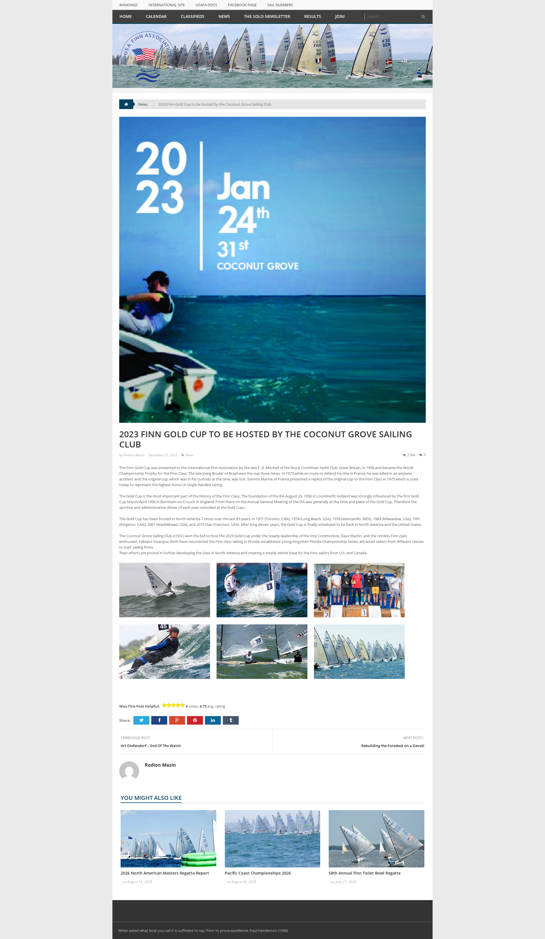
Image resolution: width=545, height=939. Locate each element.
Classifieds (192, 16)
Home (126, 16)
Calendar (156, 16)
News (224, 16)
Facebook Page (242, 4)
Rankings (129, 4)
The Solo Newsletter (267, 16)
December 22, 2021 (163, 455)
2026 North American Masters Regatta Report (165, 873)
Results (312, 16)
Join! (340, 16)
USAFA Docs (206, 4)
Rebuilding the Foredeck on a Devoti (392, 745)
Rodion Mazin (134, 455)
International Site (166, 4)
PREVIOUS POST (136, 737)
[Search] (423, 17)
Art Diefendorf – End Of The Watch (151, 745)
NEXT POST (413, 737)
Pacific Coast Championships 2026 (258, 873)
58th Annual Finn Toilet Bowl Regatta (365, 873)
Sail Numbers (280, 4)
